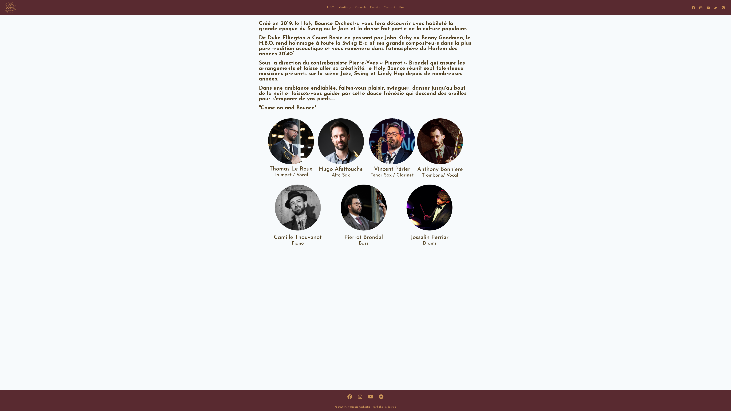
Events (375, 7)
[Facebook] (693, 7)
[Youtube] (370, 396)
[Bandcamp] (716, 7)
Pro (401, 7)
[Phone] (723, 7)
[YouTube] (708, 7)
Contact (389, 7)
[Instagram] (701, 7)
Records (360, 7)
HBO (330, 7)
